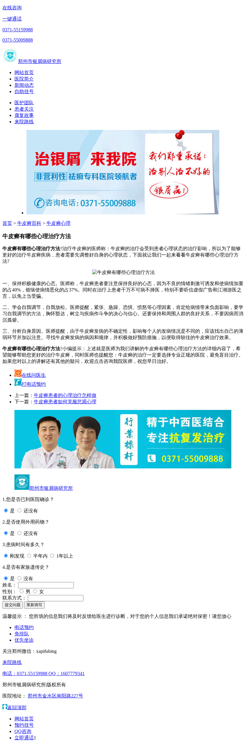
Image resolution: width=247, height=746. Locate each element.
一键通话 (12, 18)
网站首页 (24, 72)
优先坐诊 (24, 640)
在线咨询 (12, 7)
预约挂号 (24, 725)
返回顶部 (17, 707)
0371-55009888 (17, 39)
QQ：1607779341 (66, 673)
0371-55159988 (17, 29)
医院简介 (24, 78)
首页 (7, 223)
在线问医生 (34, 375)
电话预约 (24, 627)
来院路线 (24, 121)
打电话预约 (34, 384)
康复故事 (24, 115)
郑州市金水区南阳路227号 (55, 695)
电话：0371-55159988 (25, 673)
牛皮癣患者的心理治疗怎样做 (65, 395)
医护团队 (24, 102)
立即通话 (24, 737)
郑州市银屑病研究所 (39, 61)
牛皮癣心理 (58, 223)
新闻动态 (24, 85)
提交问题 (12, 605)
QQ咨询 (22, 731)
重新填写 (34, 605)
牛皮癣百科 (29, 223)
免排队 (21, 633)
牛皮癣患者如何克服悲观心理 (65, 401)
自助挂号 (24, 91)
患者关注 (24, 109)
